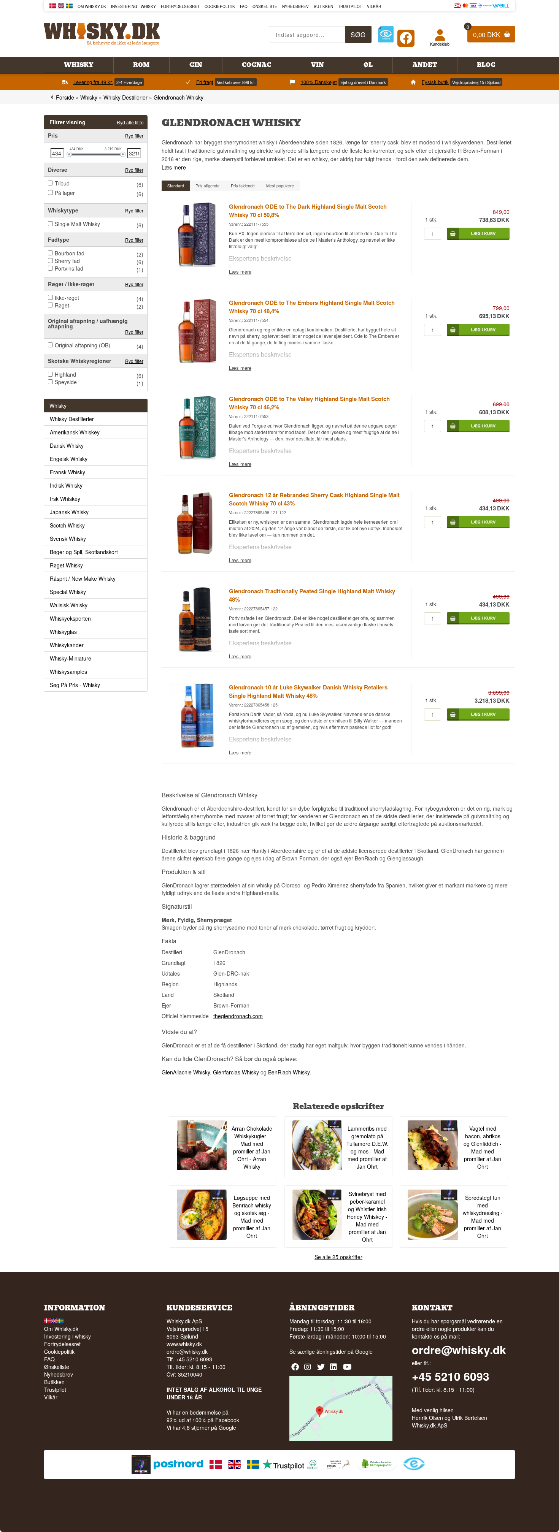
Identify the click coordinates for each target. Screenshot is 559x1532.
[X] (322, 1369)
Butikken (323, 6)
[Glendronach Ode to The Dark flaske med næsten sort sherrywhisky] (195, 265)
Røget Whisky (66, 565)
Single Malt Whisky (77, 224)
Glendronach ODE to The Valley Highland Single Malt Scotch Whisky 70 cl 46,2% (309, 402)
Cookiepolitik (220, 6)
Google (364, 1351)
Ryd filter (134, 135)
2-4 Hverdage (129, 82)
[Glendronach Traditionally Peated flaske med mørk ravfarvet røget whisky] (195, 649)
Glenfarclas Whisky (236, 1072)
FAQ (244, 6)
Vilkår (374, 6)
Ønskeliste (265, 6)
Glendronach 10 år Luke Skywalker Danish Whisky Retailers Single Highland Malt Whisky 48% (308, 691)
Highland (65, 374)
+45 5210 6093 (450, 1376)
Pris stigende (207, 185)
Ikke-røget (67, 297)
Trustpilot (350, 6)
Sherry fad (67, 260)
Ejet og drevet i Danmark (363, 82)
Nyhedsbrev (295, 6)
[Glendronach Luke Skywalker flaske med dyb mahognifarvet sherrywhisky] (195, 745)
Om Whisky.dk (92, 6)
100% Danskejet (319, 82)
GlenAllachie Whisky (186, 1072)
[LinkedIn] (335, 1369)
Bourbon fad (69, 253)
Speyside (66, 382)
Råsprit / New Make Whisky (83, 578)
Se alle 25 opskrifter (338, 1257)
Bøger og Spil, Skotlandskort (84, 552)
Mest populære (280, 185)
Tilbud (62, 183)
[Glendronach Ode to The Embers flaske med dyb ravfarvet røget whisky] (195, 361)
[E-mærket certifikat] (386, 34)
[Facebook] (405, 36)
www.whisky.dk (184, 1344)
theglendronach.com (238, 1016)
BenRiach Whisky (289, 1072)
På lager (65, 192)
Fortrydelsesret (180, 6)
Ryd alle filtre (130, 122)
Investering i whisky (133, 6)
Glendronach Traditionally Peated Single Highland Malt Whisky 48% (312, 595)
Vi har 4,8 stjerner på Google (201, 1427)
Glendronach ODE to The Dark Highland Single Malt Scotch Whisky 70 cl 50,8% (308, 210)
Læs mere (174, 167)
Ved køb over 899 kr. (236, 82)
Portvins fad (69, 268)
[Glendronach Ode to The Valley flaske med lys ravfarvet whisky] (195, 457)
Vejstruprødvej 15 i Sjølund (476, 82)
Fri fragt (204, 82)
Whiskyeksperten (70, 618)
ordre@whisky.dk (187, 1351)
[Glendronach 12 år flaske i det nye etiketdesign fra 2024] (195, 553)
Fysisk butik (435, 82)
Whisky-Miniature (70, 658)
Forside (65, 97)
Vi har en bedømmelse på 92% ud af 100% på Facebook (203, 1416)
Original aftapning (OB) (82, 345)
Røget (62, 305)
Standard (175, 185)
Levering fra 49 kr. (93, 82)
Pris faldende (243, 185)
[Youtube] (348, 1369)
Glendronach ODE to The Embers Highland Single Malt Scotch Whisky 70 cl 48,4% (312, 306)
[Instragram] (309, 1369)
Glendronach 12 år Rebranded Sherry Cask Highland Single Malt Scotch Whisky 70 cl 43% (314, 499)
